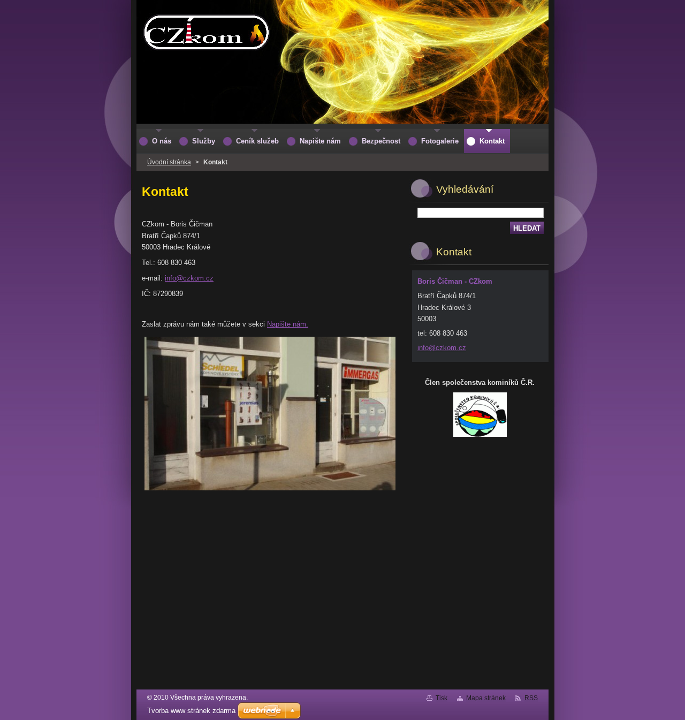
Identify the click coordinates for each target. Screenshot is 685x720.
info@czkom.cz (189, 278)
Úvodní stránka (169, 162)
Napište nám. (287, 324)
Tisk (441, 698)
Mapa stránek (486, 698)
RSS (531, 698)
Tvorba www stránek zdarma (191, 711)
